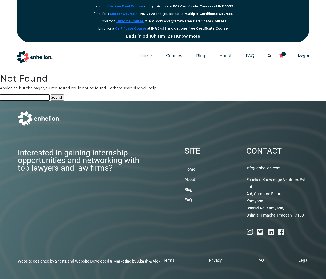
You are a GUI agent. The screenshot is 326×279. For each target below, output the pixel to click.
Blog (200, 55)
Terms (168, 260)
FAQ (250, 55)
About (226, 55)
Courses (174, 55)
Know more (188, 36)
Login (303, 55)
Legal (303, 260)
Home (146, 55)
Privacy (215, 260)
